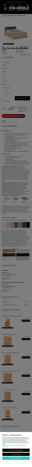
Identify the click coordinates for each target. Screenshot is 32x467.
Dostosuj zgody (16, 454)
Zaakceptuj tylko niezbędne (16, 450)
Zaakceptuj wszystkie (16, 458)
